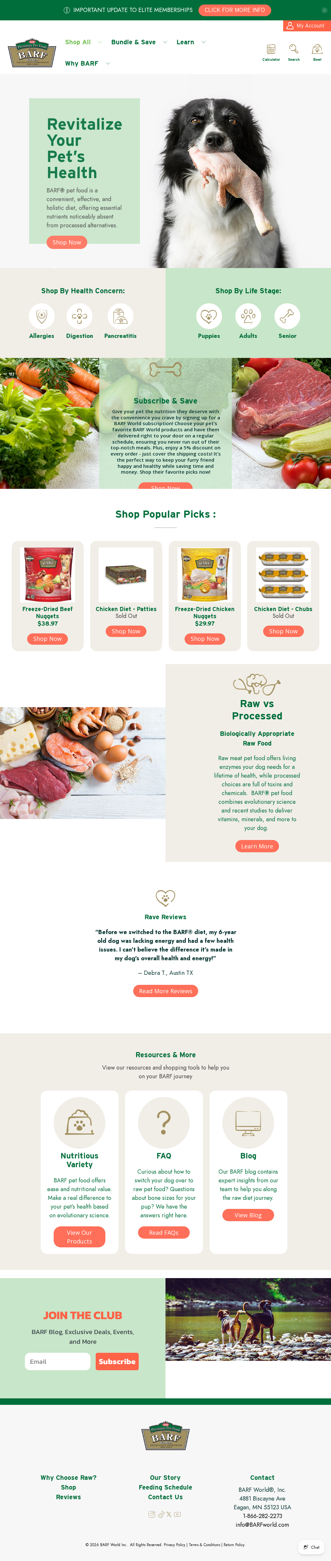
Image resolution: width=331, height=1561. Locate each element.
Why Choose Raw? (68, 1477)
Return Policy (234, 1544)
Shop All (78, 42)
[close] (324, 10)
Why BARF (82, 63)
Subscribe (117, 1361)
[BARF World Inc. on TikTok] (161, 1516)
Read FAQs (163, 1232)
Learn (185, 42)
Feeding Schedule (165, 1487)
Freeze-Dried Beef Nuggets (47, 613)
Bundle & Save (133, 42)
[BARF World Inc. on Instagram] (152, 1516)
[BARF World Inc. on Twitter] (168, 1515)
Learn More (257, 846)
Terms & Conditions (204, 1544)
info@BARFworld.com (262, 1525)
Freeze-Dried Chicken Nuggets (205, 613)
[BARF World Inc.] (32, 52)
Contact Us (165, 1497)
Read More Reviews (165, 991)
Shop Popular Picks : (165, 514)
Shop (68, 1487)
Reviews (68, 1497)
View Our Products (79, 1237)
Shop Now (67, 242)
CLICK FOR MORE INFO (235, 9)
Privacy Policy (174, 1544)
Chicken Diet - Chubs (283, 609)
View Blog (248, 1215)
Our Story (165, 1477)
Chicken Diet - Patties (126, 609)
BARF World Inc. (113, 1544)
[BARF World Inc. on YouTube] (177, 1516)
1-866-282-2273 (262, 1516)
